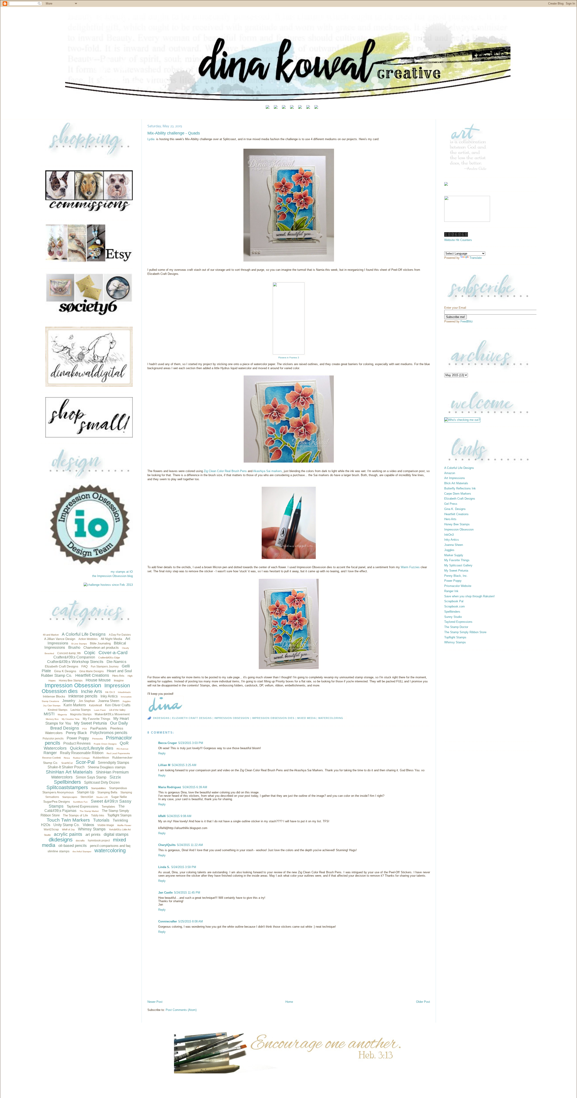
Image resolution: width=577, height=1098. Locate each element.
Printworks (97, 738)
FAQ (84, 666)
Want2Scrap (51, 829)
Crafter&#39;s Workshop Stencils (75, 662)
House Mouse (98, 680)
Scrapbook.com (454, 606)
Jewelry (68, 701)
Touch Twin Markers (68, 819)
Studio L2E (102, 797)
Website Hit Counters (458, 240)
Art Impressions (454, 478)
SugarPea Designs (56, 801)
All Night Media (111, 639)
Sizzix (115, 777)
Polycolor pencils (53, 738)
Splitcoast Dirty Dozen (102, 782)
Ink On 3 (110, 692)
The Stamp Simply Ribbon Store (465, 632)
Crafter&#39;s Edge (109, 657)
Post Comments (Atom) (181, 1010)
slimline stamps (58, 851)
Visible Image (105, 825)
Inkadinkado (124, 692)
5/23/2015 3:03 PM (190, 743)
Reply (162, 753)
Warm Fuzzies (411, 567)
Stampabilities (98, 788)
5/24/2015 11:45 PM (187, 892)
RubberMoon (101, 757)
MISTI (49, 714)
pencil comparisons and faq (110, 846)
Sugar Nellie (119, 797)
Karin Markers (75, 705)
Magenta (62, 714)
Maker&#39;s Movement (112, 714)
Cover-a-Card (113, 652)
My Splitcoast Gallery (458, 565)
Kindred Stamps (57, 709)
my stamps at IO (122, 571)
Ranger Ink (451, 591)
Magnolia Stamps (81, 714)
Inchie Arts (91, 691)
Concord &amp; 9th (69, 653)
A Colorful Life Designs (84, 634)
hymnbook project (99, 840)
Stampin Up (85, 792)
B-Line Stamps (79, 643)
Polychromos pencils (108, 732)
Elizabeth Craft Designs (61, 666)
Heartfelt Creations (92, 675)
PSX (84, 728)
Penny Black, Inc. (456, 575)
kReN (161, 816)
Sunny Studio (453, 616)
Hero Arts (118, 675)
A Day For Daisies (120, 634)
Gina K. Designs (455, 509)
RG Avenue (122, 749)
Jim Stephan (86, 701)
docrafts (80, 840)
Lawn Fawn (100, 710)
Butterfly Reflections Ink (460, 488)
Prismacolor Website (457, 586)
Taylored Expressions (82, 806)
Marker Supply (453, 555)
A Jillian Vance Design (59, 639)
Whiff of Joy (68, 829)
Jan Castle (165, 892)
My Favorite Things (96, 718)
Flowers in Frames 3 (288, 357)
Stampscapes (69, 797)
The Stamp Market (89, 811)
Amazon (449, 473)
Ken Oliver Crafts (118, 705)
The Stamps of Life (75, 815)
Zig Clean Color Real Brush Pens (226, 471)
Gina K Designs (65, 671)
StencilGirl (86, 797)
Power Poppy (78, 738)
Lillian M (164, 765)
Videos (88, 825)
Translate (475, 257)
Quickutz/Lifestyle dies (91, 748)
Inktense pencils (82, 696)
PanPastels (98, 728)
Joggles (126, 701)
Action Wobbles (88, 639)
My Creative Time (71, 719)
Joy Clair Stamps (51, 705)
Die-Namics (116, 662)
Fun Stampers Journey (105, 666)
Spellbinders (67, 782)
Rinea (67, 758)
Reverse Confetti (51, 757)
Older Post (423, 1001)
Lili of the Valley (117, 710)
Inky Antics (109, 696)
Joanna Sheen (108, 701)
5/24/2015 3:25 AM (184, 765)
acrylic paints (68, 834)
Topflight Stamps (119, 815)
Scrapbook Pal (453, 601)
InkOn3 (449, 534)
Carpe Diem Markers (457, 493)
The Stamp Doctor (456, 627)
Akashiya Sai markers (267, 471)
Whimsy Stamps (92, 829)
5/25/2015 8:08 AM (190, 921)
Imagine (119, 680)
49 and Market (51, 634)
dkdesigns (61, 839)
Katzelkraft (95, 705)
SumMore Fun (80, 802)
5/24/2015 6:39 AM (195, 787)
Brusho (74, 647)
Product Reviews (77, 743)
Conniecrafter (167, 921)
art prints (93, 834)
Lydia (150, 139)
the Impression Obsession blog (112, 576)
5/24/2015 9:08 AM (179, 816)
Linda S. (164, 867)
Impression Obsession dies (273, 718)
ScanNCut (67, 763)
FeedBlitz (466, 321)
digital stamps (116, 834)
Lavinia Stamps (81, 709)
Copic (89, 652)
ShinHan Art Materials (69, 771)
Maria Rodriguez (169, 787)
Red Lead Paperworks (118, 753)
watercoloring (110, 850)
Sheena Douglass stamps (107, 767)
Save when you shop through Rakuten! (469, 596)
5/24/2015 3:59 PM (183, 867)
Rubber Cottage (81, 758)
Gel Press (450, 503)
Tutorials (101, 820)
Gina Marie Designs (91, 671)
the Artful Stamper (82, 851)
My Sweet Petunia (90, 723)
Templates (108, 806)
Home (289, 1001)
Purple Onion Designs (105, 744)
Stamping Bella (107, 792)
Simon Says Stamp (91, 777)
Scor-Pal (85, 762)
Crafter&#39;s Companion (74, 657)
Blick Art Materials (456, 483)
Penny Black (76, 733)
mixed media (306, 718)
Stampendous (118, 788)
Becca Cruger (167, 743)
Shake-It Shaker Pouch (66, 767)
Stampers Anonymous (58, 792)
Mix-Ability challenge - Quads (173, 133)
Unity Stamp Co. (66, 825)
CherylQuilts (167, 845)
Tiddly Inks (97, 815)
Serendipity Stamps (113, 762)
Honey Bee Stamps (70, 680)
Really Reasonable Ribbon (81, 753)
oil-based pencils (72, 845)
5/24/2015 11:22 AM (190, 845)
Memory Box (52, 719)
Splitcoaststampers (67, 787)
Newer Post (155, 1001)
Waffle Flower (124, 825)
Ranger (50, 753)
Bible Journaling (100, 643)
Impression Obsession (73, 685)
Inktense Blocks (54, 696)
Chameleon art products (101, 647)
